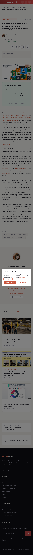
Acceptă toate (10, 282)
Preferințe (23, 282)
